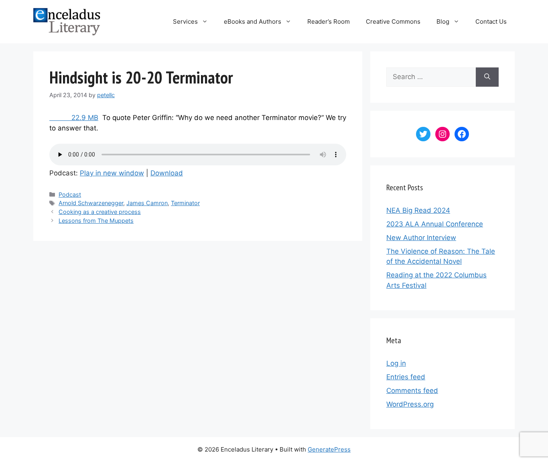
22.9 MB (73, 118)
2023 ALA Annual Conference (434, 224)
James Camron (147, 202)
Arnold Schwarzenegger (91, 202)
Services (185, 21)
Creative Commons (393, 21)
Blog (442, 21)
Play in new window (112, 173)
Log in (396, 363)
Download (166, 173)
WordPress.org (410, 404)
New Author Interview (421, 238)
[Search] (487, 77)
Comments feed (412, 391)
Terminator (185, 202)
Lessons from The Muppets (96, 220)
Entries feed (405, 377)
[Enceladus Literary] (66, 21)
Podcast (70, 194)
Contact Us (491, 21)
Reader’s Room (328, 21)
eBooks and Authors (252, 21)
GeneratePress (329, 449)
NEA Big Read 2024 (418, 210)
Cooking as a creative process (100, 211)
